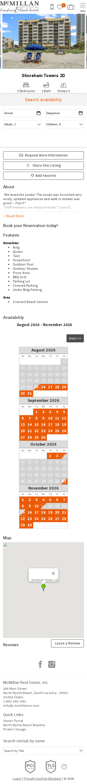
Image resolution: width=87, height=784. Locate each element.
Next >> (75, 338)
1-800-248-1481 (14, 701)
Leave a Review (67, 643)
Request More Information (46, 155)
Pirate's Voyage (14, 729)
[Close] (53, 573)
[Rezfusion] (64, 766)
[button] (43, 587)
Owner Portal (13, 721)
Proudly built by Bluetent (42, 779)
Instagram (52, 664)
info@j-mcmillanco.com (21, 706)
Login (17, 779)
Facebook (40, 664)
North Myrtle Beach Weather (24, 725)
